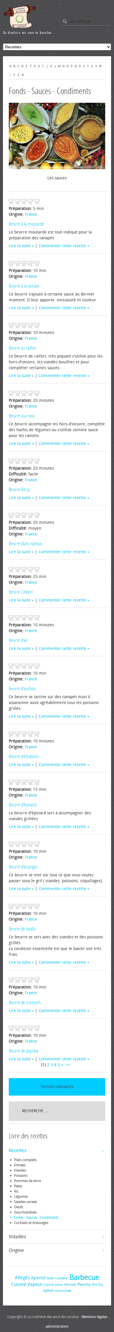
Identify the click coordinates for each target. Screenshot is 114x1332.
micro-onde (63, 1291)
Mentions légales (94, 1317)
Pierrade (70, 1285)
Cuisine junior (53, 1285)
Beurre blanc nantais (25, 543)
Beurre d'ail (18, 640)
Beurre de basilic (22, 929)
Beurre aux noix (21, 416)
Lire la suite (20, 245)
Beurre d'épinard (22, 805)
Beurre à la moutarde (26, 224)
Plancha (84, 1284)
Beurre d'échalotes (24, 756)
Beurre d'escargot (23, 867)
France (31, 214)
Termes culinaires (57, 1086)
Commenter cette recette (62, 245)
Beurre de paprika (23, 1051)
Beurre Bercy (19, 489)
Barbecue (84, 1277)
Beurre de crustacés (25, 1002)
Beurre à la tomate (24, 286)
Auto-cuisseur (57, 1278)
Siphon (48, 1291)
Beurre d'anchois (22, 688)
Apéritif (38, 1277)
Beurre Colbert (21, 592)
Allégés (22, 1277)
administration (57, 1326)
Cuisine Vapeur (26, 1284)
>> (69, 1064)
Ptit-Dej (97, 1285)
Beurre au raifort (22, 348)
